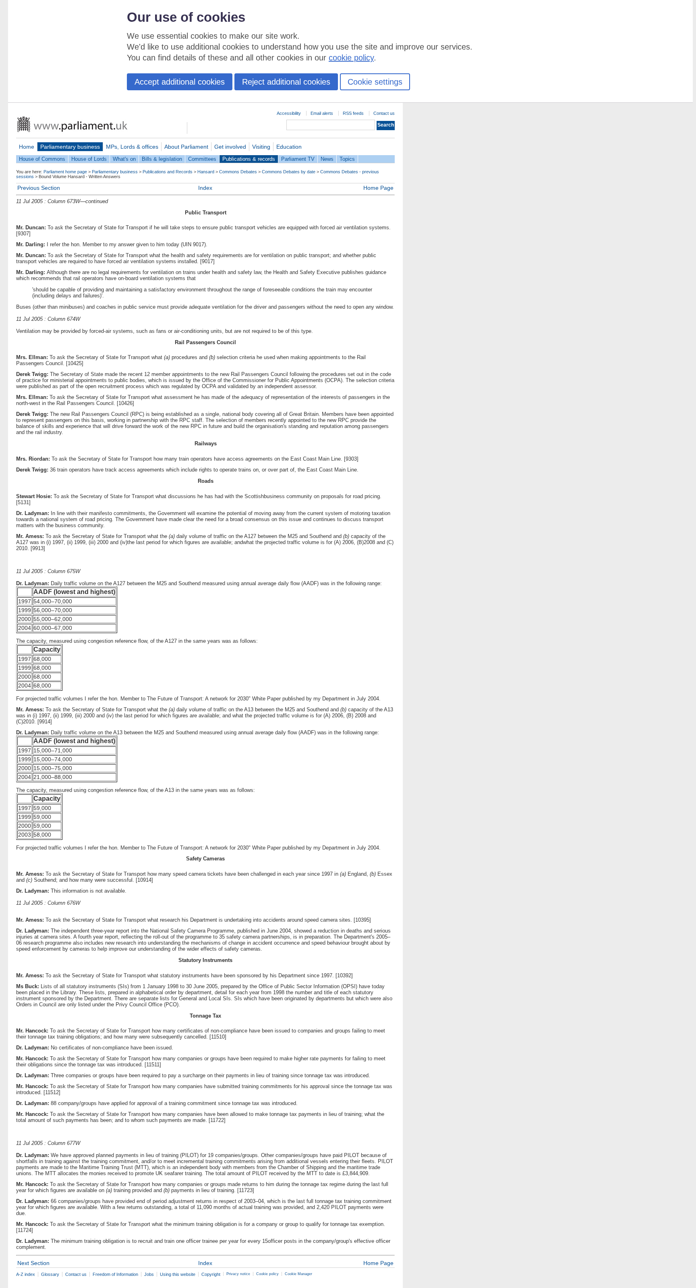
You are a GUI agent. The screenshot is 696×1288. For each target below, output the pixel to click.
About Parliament (186, 146)
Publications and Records (168, 171)
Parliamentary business (70, 146)
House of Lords (89, 159)
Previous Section (38, 188)
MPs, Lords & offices (132, 146)
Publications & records (248, 159)
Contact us (384, 113)
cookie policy (351, 57)
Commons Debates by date (288, 171)
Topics (347, 159)
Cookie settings (375, 81)
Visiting (261, 146)
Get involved (230, 146)
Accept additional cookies (180, 81)
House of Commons (42, 159)
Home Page (378, 188)
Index (205, 188)
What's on (124, 159)
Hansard (205, 171)
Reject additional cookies (286, 81)
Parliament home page (65, 171)
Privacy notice (238, 1274)
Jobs (149, 1274)
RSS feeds (353, 113)
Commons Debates (238, 171)
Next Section (33, 1263)
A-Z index (25, 1274)
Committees (202, 159)
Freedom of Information (115, 1274)
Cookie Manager (298, 1274)
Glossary (50, 1274)
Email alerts (322, 113)
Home (26, 146)
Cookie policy (267, 1274)
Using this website (177, 1274)
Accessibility (289, 113)
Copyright (210, 1274)
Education (289, 146)
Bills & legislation (162, 159)
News (327, 159)
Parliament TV (298, 159)
